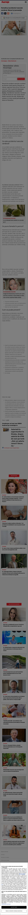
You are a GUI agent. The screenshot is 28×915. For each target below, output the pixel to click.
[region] (14, 888)
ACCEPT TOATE (14, 907)
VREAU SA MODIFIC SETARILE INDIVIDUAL (14, 911)
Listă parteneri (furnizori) (6, 904)
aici (2, 884)
